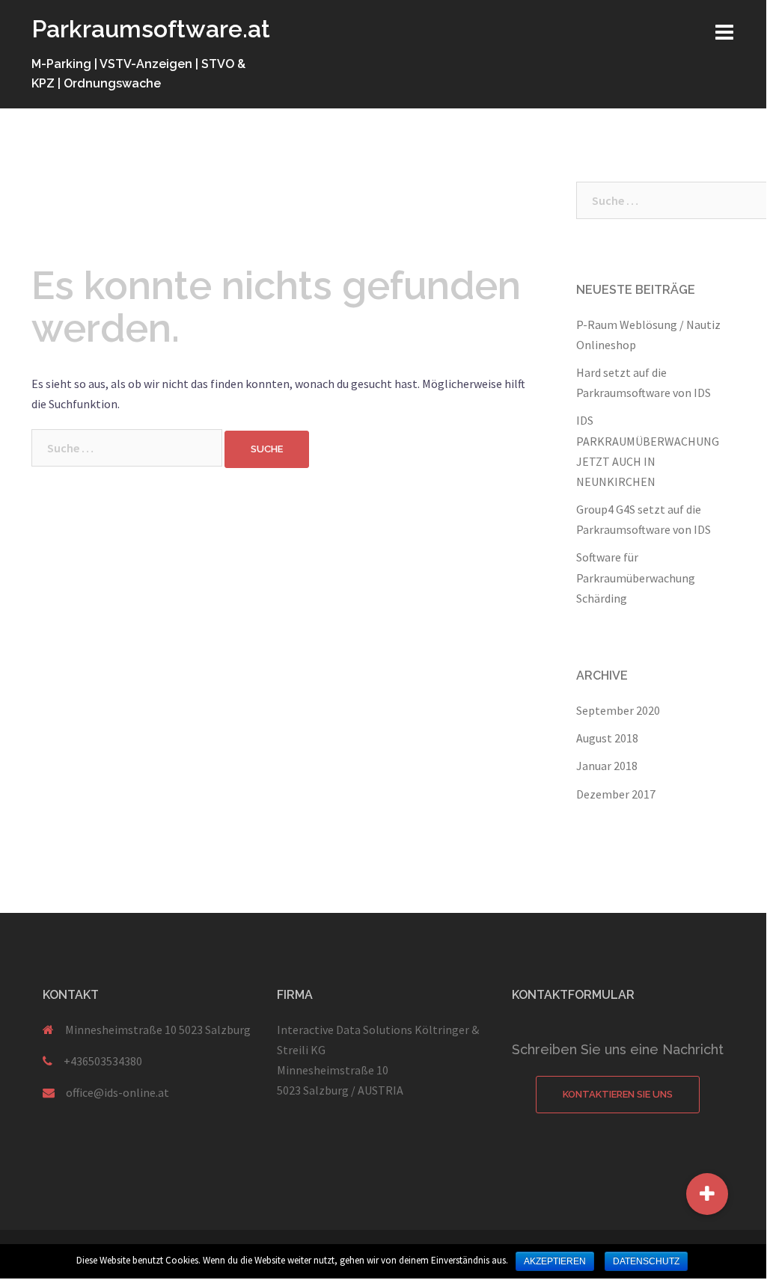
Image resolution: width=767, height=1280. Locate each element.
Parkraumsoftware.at (150, 29)
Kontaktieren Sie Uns (618, 1094)
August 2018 (607, 737)
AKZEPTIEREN (555, 1261)
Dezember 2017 (616, 794)
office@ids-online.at (117, 1092)
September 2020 (618, 710)
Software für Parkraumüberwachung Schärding (635, 577)
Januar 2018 (607, 765)
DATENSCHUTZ (646, 1261)
